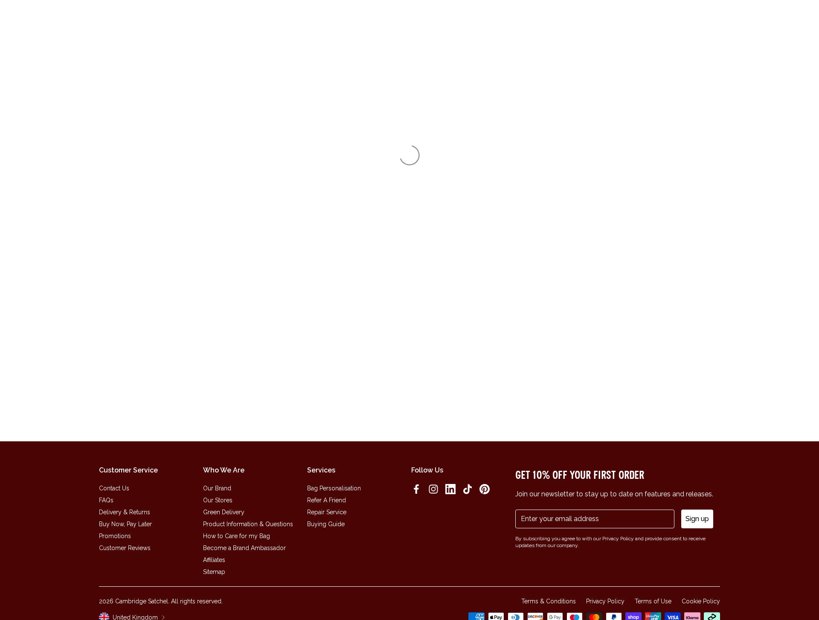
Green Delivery (223, 512)
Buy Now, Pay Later (125, 524)
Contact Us (114, 488)
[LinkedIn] (450, 489)
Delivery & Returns (124, 512)
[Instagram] (433, 489)
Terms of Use (653, 601)
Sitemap (214, 571)
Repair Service (326, 512)
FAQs (106, 500)
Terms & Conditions (548, 601)
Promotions (115, 536)
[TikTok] (467, 489)
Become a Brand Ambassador (244, 548)
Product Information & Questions (248, 524)
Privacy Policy (605, 601)
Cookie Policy (701, 601)
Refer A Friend (326, 500)
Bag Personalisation (334, 488)
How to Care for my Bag (236, 536)
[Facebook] (416, 489)
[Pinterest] (484, 489)
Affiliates (214, 559)
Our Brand (217, 488)
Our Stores (217, 500)
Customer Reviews (125, 548)
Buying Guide (326, 524)
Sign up (697, 519)
